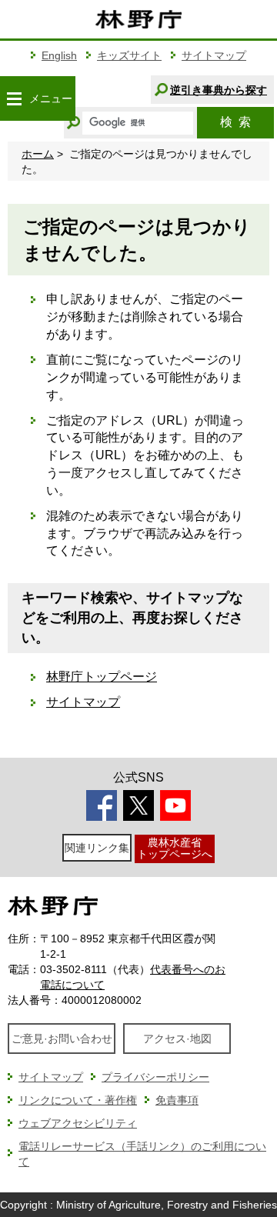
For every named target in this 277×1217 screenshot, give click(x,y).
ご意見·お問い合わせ (62, 1038)
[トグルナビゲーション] (14, 98)
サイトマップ (214, 55)
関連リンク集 (97, 848)
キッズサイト (129, 55)
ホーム (38, 154)
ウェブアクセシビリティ (77, 1123)
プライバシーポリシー (155, 1077)
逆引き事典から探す (218, 90)
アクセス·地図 (177, 1038)
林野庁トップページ (101, 676)
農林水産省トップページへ (174, 848)
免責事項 (177, 1100)
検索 (235, 121)
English (59, 55)
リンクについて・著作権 (77, 1100)
